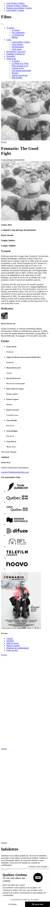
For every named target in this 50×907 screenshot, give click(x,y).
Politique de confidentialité (17, 648)
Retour (4, 142)
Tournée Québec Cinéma (16, 5)
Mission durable (13, 645)
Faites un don (12, 650)
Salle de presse (12, 643)
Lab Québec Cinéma (15, 10)
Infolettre (10, 641)
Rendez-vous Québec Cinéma (19, 8)
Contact (9, 638)
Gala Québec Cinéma (15, 3)
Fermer (4, 655)
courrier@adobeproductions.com (15, 472)
